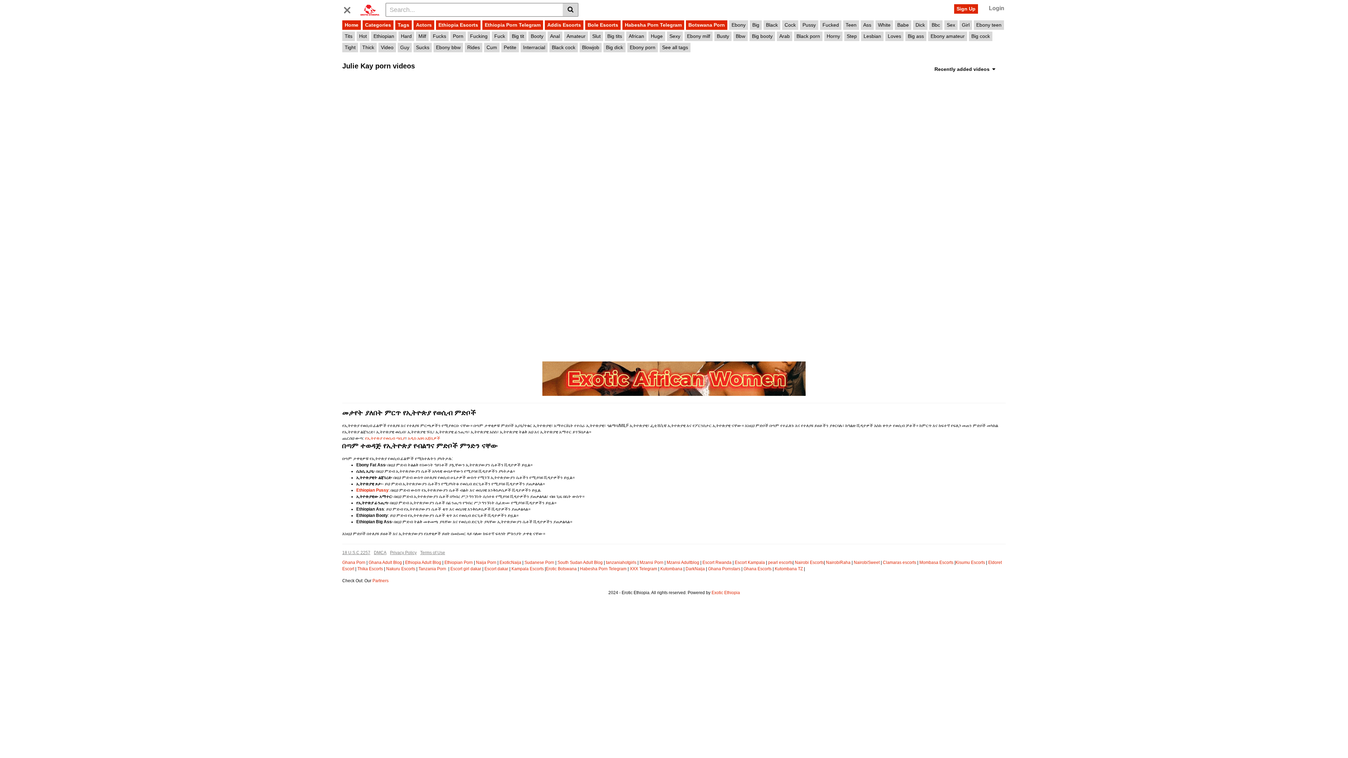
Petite (510, 47)
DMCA (380, 552)
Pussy (809, 25)
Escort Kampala (750, 562)
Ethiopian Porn (458, 562)
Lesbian (872, 36)
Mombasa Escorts (936, 562)
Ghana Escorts (758, 568)
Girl (966, 25)
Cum (492, 47)
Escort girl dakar (465, 568)
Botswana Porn (706, 25)
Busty (723, 36)
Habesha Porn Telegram (653, 25)
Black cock (563, 47)
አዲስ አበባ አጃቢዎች (424, 438)
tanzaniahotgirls (621, 562)
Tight (350, 47)
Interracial (534, 47)
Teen (851, 25)
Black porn (808, 36)
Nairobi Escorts (809, 562)
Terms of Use (432, 552)
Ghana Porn (353, 562)
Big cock (980, 36)
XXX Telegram (643, 568)
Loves (894, 36)
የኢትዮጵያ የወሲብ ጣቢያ (385, 438)
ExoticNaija (510, 562)
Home (351, 25)
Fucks (439, 36)
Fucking (479, 36)
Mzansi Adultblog (683, 562)
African (636, 36)
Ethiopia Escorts (458, 25)
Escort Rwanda (717, 562)
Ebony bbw (448, 47)
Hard (406, 36)
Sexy (674, 36)
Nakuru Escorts (400, 568)
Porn (458, 36)
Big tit (518, 36)
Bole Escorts (603, 25)
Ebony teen (989, 25)
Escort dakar (496, 568)
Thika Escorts (370, 568)
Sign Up (966, 9)
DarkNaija (695, 568)
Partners (380, 580)
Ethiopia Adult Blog (423, 562)
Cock (790, 25)
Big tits (614, 36)
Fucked (830, 25)
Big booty (762, 36)
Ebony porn (642, 47)
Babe (903, 25)
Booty (537, 36)
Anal (555, 36)
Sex (951, 25)
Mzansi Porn (651, 562)
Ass (867, 25)
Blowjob (590, 47)
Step (852, 36)
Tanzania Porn (432, 568)
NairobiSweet (867, 562)
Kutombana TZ (789, 568)
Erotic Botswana (561, 568)
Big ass (916, 36)
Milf (422, 36)
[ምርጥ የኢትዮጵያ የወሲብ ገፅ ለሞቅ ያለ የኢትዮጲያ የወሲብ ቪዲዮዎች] (370, 9)
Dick (920, 25)
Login (996, 8)
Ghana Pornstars (724, 568)
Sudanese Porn (539, 562)
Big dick (614, 47)
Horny (833, 36)
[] (571, 10)
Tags (403, 25)
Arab (784, 36)
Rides (473, 47)
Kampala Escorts (527, 568)
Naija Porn (486, 562)
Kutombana (671, 568)
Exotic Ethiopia (726, 592)
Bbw (740, 36)
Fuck (499, 36)
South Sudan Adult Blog (580, 562)
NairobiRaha (838, 562)
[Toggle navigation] (350, 8)
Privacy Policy (403, 552)
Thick (368, 47)
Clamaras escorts (899, 562)
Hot (363, 36)
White (884, 25)
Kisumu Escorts (970, 562)
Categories (378, 25)
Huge (657, 36)
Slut (596, 36)
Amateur (576, 36)
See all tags (675, 47)
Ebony (739, 25)
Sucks (422, 47)
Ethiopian (384, 36)
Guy (404, 47)
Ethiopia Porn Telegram (513, 25)
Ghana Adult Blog (385, 562)
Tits (348, 36)
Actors (424, 25)
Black (772, 25)
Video (387, 47)
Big (755, 25)
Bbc (936, 25)
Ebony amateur (948, 36)
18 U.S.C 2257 (356, 552)
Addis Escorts (564, 25)
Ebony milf (698, 36)
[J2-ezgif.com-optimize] (674, 378)
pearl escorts (780, 562)
